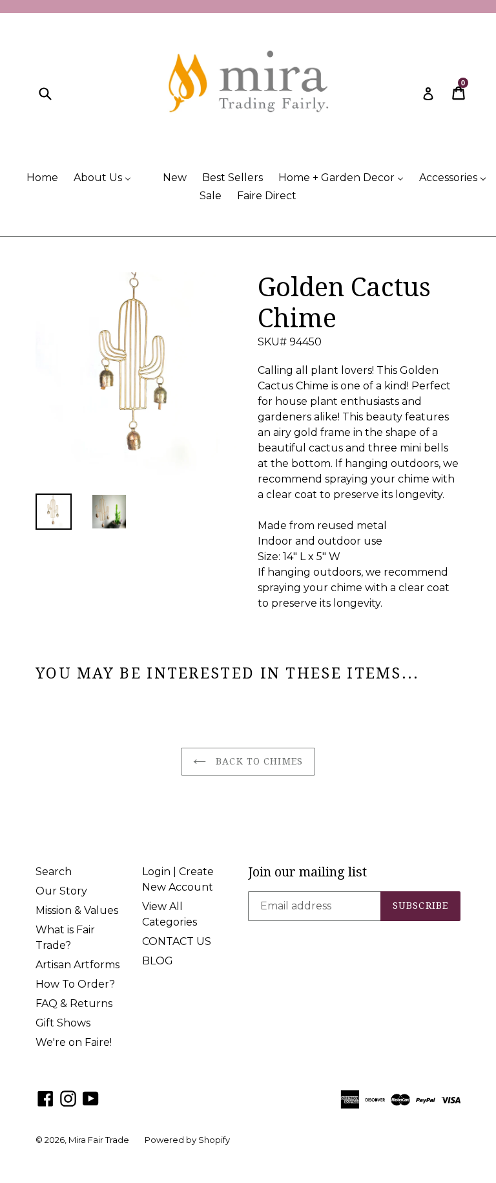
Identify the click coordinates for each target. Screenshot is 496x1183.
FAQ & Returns (74, 1003)
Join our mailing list (307, 872)
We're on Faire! (74, 1042)
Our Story (61, 891)
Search (54, 871)
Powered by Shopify (187, 1139)
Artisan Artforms (77, 965)
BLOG (157, 961)
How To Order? (75, 984)
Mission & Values (77, 910)
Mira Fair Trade (98, 1139)
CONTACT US (176, 941)
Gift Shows (63, 1023)
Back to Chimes (257, 761)
